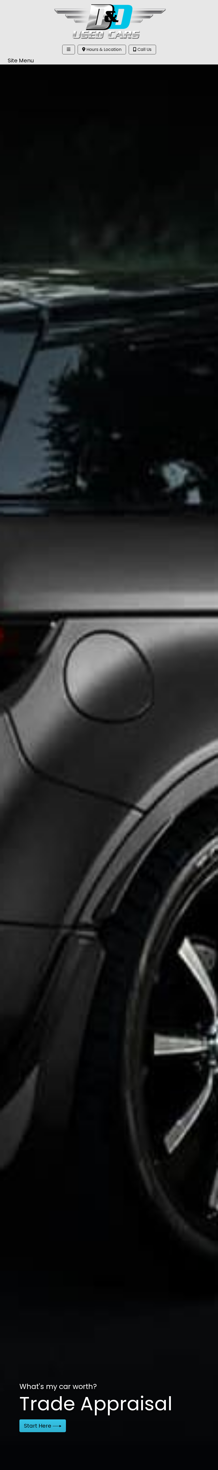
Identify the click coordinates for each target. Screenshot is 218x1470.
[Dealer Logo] (109, 21)
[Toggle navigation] (68, 49)
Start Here (38, 1425)
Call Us (144, 49)
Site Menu (21, 60)
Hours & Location (103, 49)
